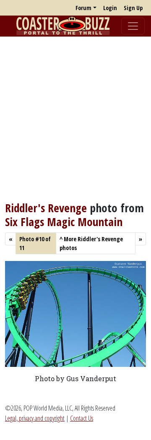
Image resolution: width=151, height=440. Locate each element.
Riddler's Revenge (46, 208)
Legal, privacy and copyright (35, 418)
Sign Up (133, 8)
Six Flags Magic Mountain (63, 221)
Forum (83, 8)
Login (110, 8)
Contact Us (81, 418)
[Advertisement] (75, 119)
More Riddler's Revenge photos (91, 243)
